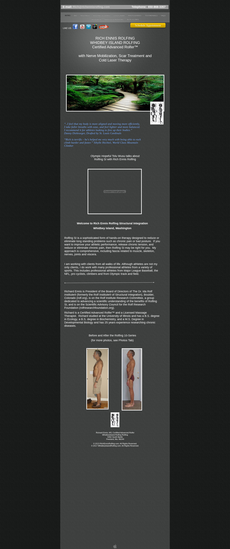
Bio (75, 15)
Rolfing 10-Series (102, 15)
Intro (68, 15)
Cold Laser (119, 15)
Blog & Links (133, 19)
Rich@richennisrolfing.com (91, 6)
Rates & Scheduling (114, 19)
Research (97, 19)
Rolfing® (85, 15)
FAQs (163, 15)
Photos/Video (135, 15)
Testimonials (151, 15)
